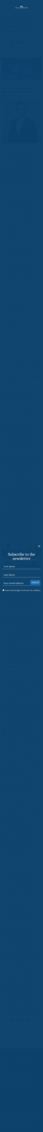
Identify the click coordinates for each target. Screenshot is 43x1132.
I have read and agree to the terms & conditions (22, 590)
